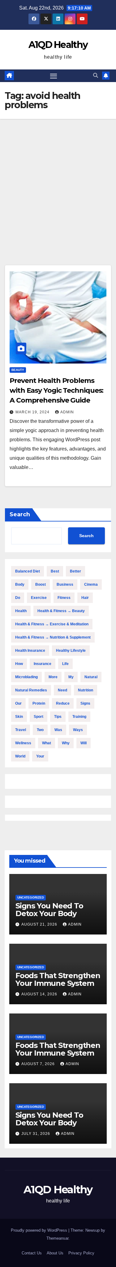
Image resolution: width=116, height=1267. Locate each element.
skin (19, 716)
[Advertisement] (58, 179)
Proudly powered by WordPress (39, 1230)
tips (58, 716)
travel (20, 730)
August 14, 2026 (39, 994)
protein (38, 703)
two (40, 730)
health (21, 611)
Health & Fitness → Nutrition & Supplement (53, 637)
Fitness (64, 598)
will (83, 743)
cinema (91, 584)
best (55, 571)
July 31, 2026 (36, 1133)
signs (85, 703)
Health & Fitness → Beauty (61, 611)
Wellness (23, 743)
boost (40, 584)
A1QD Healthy (58, 44)
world (20, 756)
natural (90, 677)
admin (67, 412)
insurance (42, 664)
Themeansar (57, 1238)
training (79, 716)
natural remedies (31, 690)
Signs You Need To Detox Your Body (49, 909)
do (17, 598)
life (65, 664)
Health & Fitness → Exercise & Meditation (51, 624)
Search (20, 514)
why (66, 743)
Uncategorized (30, 897)
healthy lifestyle (71, 650)
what (46, 743)
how (19, 664)
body (19, 584)
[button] (95, 75)
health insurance (30, 650)
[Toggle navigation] (53, 76)
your (40, 756)
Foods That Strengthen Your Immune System (57, 979)
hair (85, 598)
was (58, 730)
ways (78, 730)
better (75, 571)
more (53, 677)
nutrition (85, 690)
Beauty (17, 370)
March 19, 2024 (33, 412)
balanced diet (27, 571)
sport (38, 716)
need (62, 690)
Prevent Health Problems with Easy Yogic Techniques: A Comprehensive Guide (56, 390)
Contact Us (32, 1253)
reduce (63, 703)
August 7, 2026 (38, 1064)
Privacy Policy (81, 1253)
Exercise (39, 598)
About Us (55, 1253)
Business (65, 584)
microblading (26, 677)
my (71, 677)
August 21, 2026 (39, 924)
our (18, 703)
